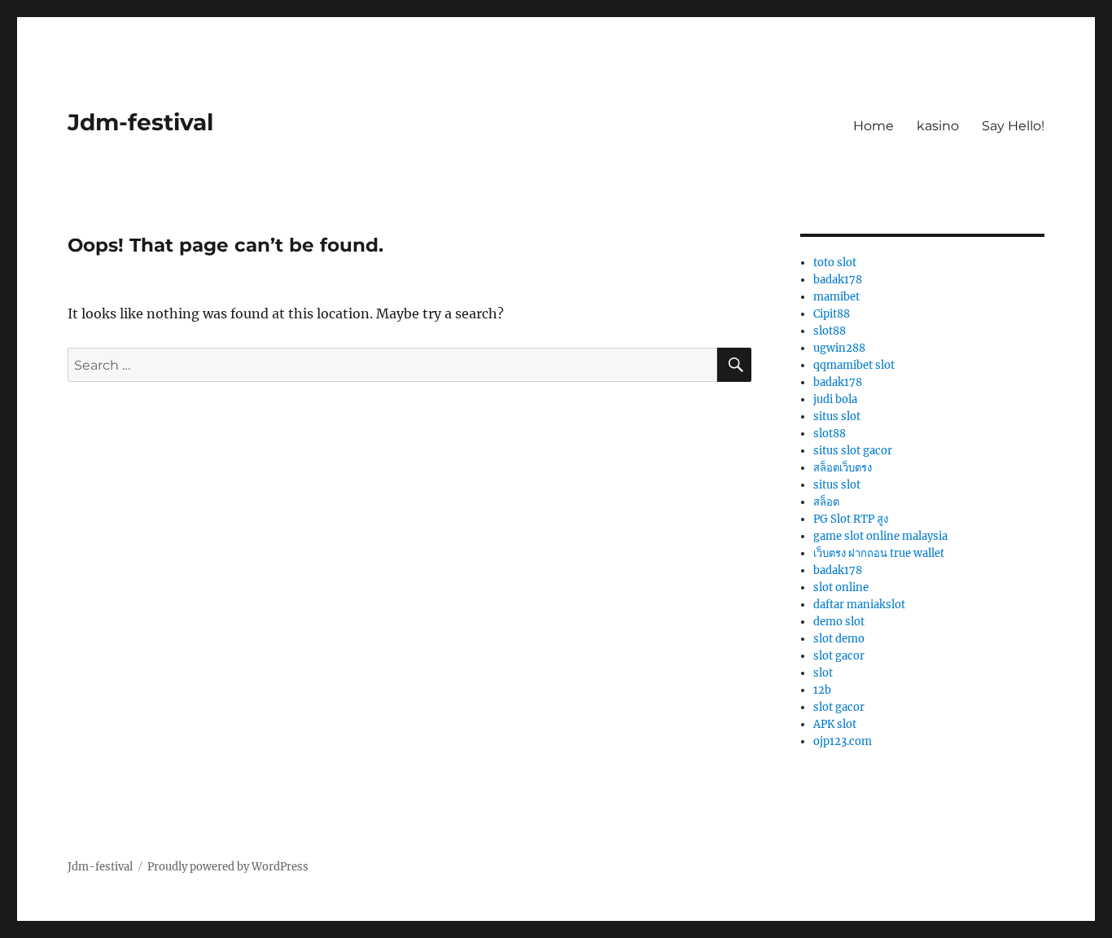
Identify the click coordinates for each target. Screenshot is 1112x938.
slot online (841, 587)
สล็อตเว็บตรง (842, 468)
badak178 (837, 280)
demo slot (839, 622)
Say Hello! (1013, 126)
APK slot (834, 724)
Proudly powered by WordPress (228, 867)
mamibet (836, 297)
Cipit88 (831, 314)
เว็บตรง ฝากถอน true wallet (878, 553)
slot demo (839, 639)
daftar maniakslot (859, 604)
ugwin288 (839, 348)
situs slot (836, 416)
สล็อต (826, 502)
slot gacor (839, 656)
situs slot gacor (852, 451)
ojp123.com (842, 741)
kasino (938, 126)
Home (873, 126)
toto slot (834, 263)
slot (823, 673)
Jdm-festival (140, 122)
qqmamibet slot (854, 365)
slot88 (829, 331)
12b (822, 690)
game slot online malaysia (880, 536)
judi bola (835, 399)
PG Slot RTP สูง (850, 519)
